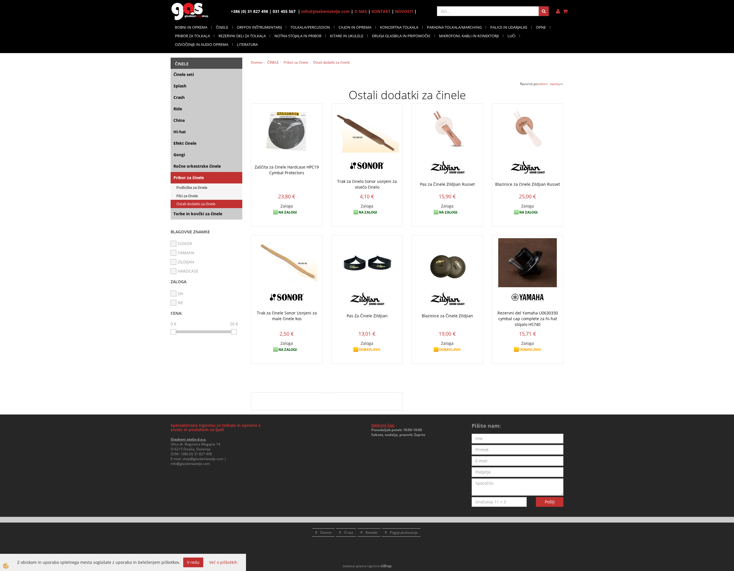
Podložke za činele (191, 187)
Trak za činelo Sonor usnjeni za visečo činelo (367, 184)
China (179, 120)
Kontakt (372, 532)
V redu (193, 562)
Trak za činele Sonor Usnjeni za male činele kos (287, 315)
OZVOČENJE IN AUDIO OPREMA (201, 44)
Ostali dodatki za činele (195, 203)
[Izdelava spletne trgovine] (386, 566)
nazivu (555, 83)
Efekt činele (184, 143)
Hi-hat (179, 131)
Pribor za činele (188, 177)
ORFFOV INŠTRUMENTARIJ (259, 27)
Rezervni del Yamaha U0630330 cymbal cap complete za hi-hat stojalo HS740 (527, 318)
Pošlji (550, 501)
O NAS (360, 11)
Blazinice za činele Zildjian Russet (527, 184)
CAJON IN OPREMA (355, 27)
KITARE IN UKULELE (346, 35)
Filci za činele (187, 195)
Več (287, 145)
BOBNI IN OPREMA (191, 27)
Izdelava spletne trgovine (361, 566)
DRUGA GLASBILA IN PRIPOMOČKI (401, 35)
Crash (179, 97)
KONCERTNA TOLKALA (399, 27)
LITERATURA (247, 44)
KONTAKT (381, 11)
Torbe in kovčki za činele (197, 213)
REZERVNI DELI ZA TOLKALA (242, 35)
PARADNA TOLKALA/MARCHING (454, 27)
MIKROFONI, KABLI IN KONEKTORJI (469, 35)
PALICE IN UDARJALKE (508, 27)
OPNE (541, 27)
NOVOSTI (404, 11)
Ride (177, 109)
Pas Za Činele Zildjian (367, 315)
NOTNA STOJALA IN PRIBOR (297, 35)
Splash (179, 86)
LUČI (511, 35)
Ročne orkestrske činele (197, 166)
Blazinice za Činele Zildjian (447, 315)
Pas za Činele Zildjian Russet (447, 184)
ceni (541, 83)
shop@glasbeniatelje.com (202, 458)
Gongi (179, 154)
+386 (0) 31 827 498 (196, 453)
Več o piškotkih (223, 562)
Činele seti (183, 74)
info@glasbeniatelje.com (325, 11)
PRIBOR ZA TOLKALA (192, 35)
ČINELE (222, 27)
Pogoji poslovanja (404, 532)
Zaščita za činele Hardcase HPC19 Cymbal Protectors (287, 169)
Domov (256, 62)
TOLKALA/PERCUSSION (310, 27)
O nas (348, 532)
